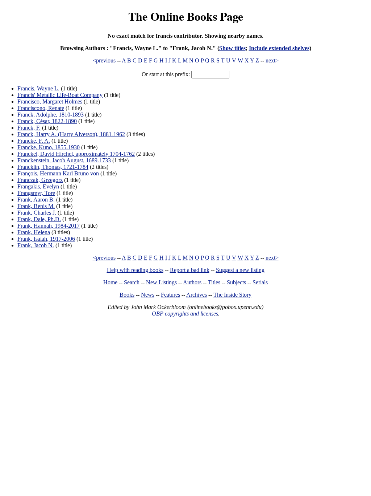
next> (272, 60)
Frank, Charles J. (36, 213)
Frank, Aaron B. (36, 199)
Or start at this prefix (165, 74)
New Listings (161, 282)
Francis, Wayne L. (38, 88)
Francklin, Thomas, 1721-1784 (52, 167)
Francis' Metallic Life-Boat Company (60, 95)
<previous (104, 60)
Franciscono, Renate (40, 108)
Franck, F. (29, 128)
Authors (192, 282)
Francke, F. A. (33, 141)
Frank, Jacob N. (35, 245)
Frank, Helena (33, 232)
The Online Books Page (185, 16)
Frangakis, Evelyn (38, 186)
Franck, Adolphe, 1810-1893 (50, 114)
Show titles (232, 48)
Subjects (236, 282)
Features (170, 295)
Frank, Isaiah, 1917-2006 (46, 239)
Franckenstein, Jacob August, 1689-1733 (64, 160)
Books (127, 295)
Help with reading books (135, 270)
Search (131, 282)
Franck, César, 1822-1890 (47, 121)
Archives (196, 295)
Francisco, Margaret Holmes (49, 101)
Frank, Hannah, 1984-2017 (48, 226)
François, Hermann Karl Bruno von (58, 173)
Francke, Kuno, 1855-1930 (48, 147)
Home (110, 282)
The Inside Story (232, 295)
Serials (260, 282)
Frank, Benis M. (36, 206)
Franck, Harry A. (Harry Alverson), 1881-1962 (71, 134)
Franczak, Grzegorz (40, 180)
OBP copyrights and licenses (185, 313)
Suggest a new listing (240, 270)
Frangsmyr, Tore (36, 193)
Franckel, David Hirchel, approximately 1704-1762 (76, 154)
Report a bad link (189, 270)
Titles (214, 282)
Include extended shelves (279, 48)
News (147, 295)
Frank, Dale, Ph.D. (39, 219)
